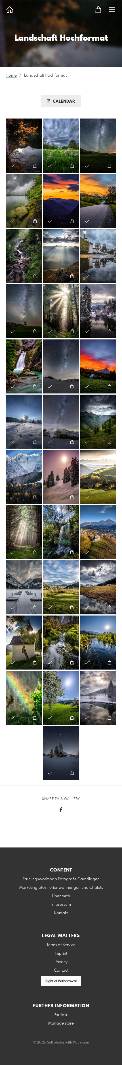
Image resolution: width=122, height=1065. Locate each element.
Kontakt (61, 913)
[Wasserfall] (61, 532)
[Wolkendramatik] (98, 587)
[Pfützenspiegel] (98, 256)
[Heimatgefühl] (61, 587)
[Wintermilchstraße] (61, 366)
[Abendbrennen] (98, 366)
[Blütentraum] (61, 698)
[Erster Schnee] (24, 477)
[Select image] (12, 166)
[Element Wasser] (24, 366)
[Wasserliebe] (24, 256)
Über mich (61, 896)
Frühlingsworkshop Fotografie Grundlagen (61, 879)
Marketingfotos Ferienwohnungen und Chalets (61, 888)
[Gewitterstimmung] (61, 146)
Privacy (61, 962)
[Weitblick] (98, 477)
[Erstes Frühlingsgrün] (98, 643)
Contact (61, 971)
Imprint (61, 954)
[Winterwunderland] (24, 422)
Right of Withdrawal (61, 981)
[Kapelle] (24, 643)
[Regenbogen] (24, 698)
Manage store (61, 1023)
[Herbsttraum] (24, 146)
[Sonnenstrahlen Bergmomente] (61, 256)
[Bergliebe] (98, 422)
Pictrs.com (81, 1042)
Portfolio (61, 1015)
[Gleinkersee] (24, 201)
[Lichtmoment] (61, 311)
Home (11, 76)
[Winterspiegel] (98, 311)
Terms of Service (61, 945)
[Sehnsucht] (61, 201)
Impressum (61, 905)
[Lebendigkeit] (61, 643)
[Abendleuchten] (98, 201)
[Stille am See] (24, 587)
